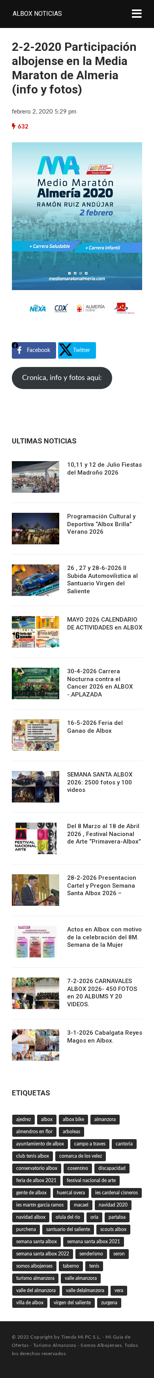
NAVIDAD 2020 (113, 1205)
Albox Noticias (37, 13)
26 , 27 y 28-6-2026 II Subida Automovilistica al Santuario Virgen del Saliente (102, 579)
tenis (94, 1266)
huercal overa (71, 1192)
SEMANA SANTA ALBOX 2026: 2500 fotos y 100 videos (99, 782)
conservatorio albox (36, 1168)
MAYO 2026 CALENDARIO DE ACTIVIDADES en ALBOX (104, 623)
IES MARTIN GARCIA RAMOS (40, 1205)
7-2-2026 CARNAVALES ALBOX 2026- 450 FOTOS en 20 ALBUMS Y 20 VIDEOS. (102, 993)
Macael (81, 1205)
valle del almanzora (36, 1290)
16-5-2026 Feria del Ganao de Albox (95, 726)
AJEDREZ (23, 1119)
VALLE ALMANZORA (81, 1278)
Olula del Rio (68, 1217)
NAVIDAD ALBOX (30, 1217)
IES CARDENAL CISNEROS (116, 1192)
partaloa (117, 1217)
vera (119, 1290)
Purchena (26, 1229)
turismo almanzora (35, 1278)
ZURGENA (109, 1302)
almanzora (105, 1119)
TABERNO (71, 1266)
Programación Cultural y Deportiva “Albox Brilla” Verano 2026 (101, 524)
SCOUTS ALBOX (113, 1229)
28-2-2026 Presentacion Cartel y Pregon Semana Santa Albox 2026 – (101, 885)
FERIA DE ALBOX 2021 (36, 1180)
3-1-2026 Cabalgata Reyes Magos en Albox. (104, 1036)
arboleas (71, 1131)
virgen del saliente (72, 1302)
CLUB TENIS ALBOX (32, 1156)
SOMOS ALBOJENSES (34, 1266)
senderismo (91, 1253)
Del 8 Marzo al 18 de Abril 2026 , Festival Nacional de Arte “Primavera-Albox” (104, 834)
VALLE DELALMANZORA (85, 1290)
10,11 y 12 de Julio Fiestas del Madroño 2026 (104, 468)
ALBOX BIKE (73, 1119)
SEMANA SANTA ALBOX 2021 (93, 1241)
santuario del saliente (68, 1229)
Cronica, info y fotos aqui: (62, 378)
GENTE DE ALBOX (31, 1192)
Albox (47, 1119)
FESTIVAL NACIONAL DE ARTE (91, 1180)
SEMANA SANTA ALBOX (36, 1241)
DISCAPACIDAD (112, 1168)
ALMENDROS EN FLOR (34, 1131)
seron (119, 1253)
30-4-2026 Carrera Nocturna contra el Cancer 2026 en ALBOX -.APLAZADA (100, 683)
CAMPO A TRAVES (89, 1144)
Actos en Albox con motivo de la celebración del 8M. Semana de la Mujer (104, 937)
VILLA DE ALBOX (29, 1302)
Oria (94, 1217)
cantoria (124, 1144)
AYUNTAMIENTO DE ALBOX (40, 1144)
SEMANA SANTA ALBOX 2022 (42, 1253)
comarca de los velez (80, 1156)
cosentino (78, 1168)
